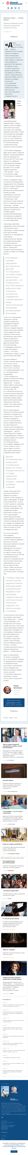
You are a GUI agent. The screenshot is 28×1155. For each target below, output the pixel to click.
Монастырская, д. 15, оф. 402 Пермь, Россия (7, 1127)
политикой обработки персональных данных (14, 1147)
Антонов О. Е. (13, 1125)
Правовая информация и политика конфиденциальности (13, 1114)
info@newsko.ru (4, 1132)
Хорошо (14, 1151)
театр (15, 717)
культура (6, 717)
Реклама (3, 1139)
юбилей (11, 717)
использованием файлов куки (14, 1145)
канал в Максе (10, 703)
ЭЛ (22, 1110)
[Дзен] (8, 8)
